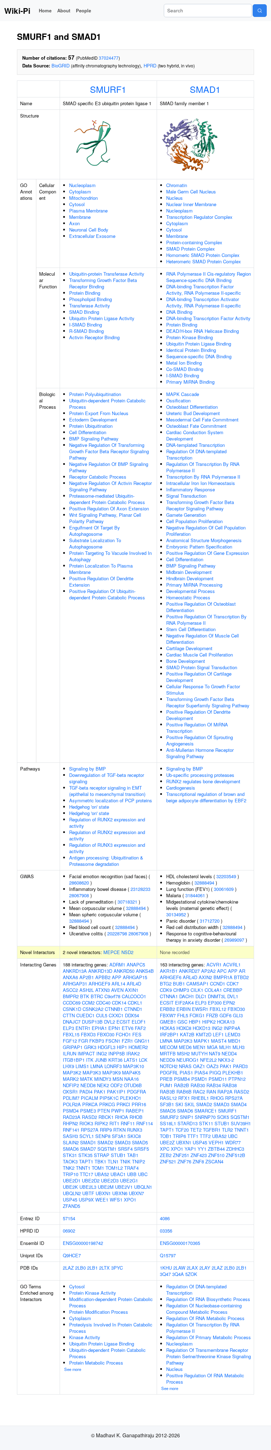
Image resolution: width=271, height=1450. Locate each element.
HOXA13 (226, 1021)
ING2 (101, 1053)
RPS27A (89, 1129)
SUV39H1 (241, 1123)
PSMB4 (182, 1078)
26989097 (234, 939)
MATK (86, 1078)
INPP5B (116, 1053)
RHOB (136, 1117)
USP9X (86, 1199)
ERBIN (183, 1009)
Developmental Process (190, 591)
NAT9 (214, 1053)
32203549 (226, 876)
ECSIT (123, 1021)
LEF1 (218, 1034)
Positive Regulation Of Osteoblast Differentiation (201, 606)
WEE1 (101, 1199)
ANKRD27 (189, 970)
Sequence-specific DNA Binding (198, 356)
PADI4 (85, 1091)
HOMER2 (138, 1047)
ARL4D (134, 983)
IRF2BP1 (169, 1034)
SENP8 (102, 1136)
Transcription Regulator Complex (199, 217)
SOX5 (223, 1117)
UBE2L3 (87, 1187)
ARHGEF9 (99, 983)
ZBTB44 (216, 1148)
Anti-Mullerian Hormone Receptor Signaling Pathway (200, 753)
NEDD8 (88, 1085)
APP (116, 977)
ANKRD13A (75, 970)
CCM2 (88, 1002)
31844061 (195, 895)
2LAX (192, 1267)
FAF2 (140, 1028)
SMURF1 (108, 89)
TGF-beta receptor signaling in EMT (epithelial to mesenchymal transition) (107, 790)
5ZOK (191, 1274)
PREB (166, 1078)
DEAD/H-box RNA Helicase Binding (202, 331)
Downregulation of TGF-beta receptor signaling (106, 778)
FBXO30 (105, 1034)
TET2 (195, 1129)
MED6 (185, 1047)
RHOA (121, 1117)
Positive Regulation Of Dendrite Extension (101, 581)
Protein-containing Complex (194, 242)
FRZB (212, 1015)
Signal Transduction (186, 495)
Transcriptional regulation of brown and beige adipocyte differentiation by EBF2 (206, 797)
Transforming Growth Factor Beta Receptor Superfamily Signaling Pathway (207, 702)
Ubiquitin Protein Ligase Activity (101, 318)
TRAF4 (131, 1167)
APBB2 (102, 977)
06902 (69, 1230)
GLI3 (238, 1015)
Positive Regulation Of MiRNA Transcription (197, 727)
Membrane (80, 217)
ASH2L (86, 990)
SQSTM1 (106, 1148)
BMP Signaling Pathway (94, 438)
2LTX (104, 1267)
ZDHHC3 (235, 1148)
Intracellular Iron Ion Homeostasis (200, 483)
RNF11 (128, 1123)
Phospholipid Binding (90, 299)
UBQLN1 (143, 1187)
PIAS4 (201, 1072)
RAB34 (213, 1085)
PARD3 (240, 1066)
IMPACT (86, 1053)
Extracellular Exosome (92, 236)
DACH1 (186, 996)
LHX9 (68, 1066)
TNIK (125, 1161)
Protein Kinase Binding (189, 337)
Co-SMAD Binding (184, 369)
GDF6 (225, 1015)
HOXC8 (183, 1028)
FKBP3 (96, 1040)
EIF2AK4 (184, 1002)
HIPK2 (209, 1021)
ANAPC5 (136, 964)
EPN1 (114, 1028)
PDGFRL (169, 1072)
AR (242, 970)
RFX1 (184, 1098)
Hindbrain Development (189, 578)
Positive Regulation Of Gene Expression (207, 553)
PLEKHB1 (232, 1072)
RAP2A (225, 1091)
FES (136, 1034)
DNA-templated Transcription (195, 445)
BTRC (97, 996)
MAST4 (219, 1040)
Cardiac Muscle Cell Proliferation (199, 654)
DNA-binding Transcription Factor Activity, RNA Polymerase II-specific (203, 289)
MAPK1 (202, 1040)
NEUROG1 (187, 1059)
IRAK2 (133, 1053)
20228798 (117, 933)
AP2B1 (86, 977)
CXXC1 (116, 1015)
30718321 (127, 901)
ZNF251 (181, 1155)
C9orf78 (112, 996)
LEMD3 (232, 1034)
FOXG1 (197, 1015)
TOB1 (165, 1136)
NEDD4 (229, 1053)
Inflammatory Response (190, 489)
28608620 (79, 882)
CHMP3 (181, 990)
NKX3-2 (226, 1059)
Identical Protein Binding (191, 350)
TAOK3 (70, 1161)
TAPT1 (86, 1161)
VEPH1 (216, 1142)
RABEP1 (135, 1110)
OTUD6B (133, 1085)
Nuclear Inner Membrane (191, 204)
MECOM (168, 1047)
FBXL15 (71, 1034)
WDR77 (233, 1142)
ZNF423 (199, 1155)
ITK (90, 1059)
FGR (83, 1040)
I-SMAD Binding (85, 324)
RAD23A (71, 1117)
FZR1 (127, 1040)
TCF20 (182, 1129)
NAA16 (131, 1078)
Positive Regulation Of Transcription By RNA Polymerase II (206, 619)
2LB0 (80, 1267)
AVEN (117, 990)
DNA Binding (179, 311)
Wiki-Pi (17, 11)
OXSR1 (70, 1091)
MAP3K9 (111, 1072)
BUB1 (179, 983)
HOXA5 (167, 1028)
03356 (166, 1230)
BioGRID (61, 65)
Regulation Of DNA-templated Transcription (196, 454)
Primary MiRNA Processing (194, 584)
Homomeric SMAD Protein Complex (203, 255)
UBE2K (70, 1187)
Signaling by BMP (87, 768)
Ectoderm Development (93, 419)
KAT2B (187, 1034)
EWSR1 (200, 1009)
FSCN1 (113, 1040)
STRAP (101, 1155)
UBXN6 (119, 1193)
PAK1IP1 (116, 1091)
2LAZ (68, 1267)
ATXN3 (102, 990)
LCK (143, 1059)
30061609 (224, 889)
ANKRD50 (124, 970)
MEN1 (199, 1047)
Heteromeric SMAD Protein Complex (203, 261)
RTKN (119, 1129)
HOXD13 (201, 1028)
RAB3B (167, 1091)
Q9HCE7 (72, 1255)
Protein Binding (84, 292)
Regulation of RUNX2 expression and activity (107, 822)
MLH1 (225, 1047)
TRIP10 (70, 1174)
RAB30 (198, 1085)
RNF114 (144, 1123)
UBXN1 (103, 1193)
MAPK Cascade (182, 394)
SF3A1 (119, 1136)
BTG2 (165, 983)
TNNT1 (83, 1167)
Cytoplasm (80, 191)
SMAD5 (140, 1142)
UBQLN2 (72, 1193)
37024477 (109, 58)
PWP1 (117, 1110)
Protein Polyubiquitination (95, 394)
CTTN (69, 1015)
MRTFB (168, 1053)
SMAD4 (239, 1104)
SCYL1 (86, 1136)
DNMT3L (217, 996)
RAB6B (184, 1091)
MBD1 (234, 1040)
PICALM (89, 1098)
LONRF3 (113, 1066)
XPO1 (130, 1199)
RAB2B (181, 1085)
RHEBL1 (200, 1098)
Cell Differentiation (87, 432)
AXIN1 (131, 990)
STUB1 (118, 1155)
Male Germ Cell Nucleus (191, 191)
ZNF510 (216, 1155)
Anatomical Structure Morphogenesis (204, 540)
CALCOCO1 (134, 996)
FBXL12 (218, 1009)
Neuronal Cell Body (88, 229)
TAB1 (132, 1155)
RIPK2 (101, 1123)
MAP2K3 (183, 1040)
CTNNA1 (169, 996)
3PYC (117, 1267)
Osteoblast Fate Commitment (196, 426)
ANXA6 (70, 977)
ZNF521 (168, 1161)
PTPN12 (237, 1078)
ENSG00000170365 (180, 1243)
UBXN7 (136, 1193)
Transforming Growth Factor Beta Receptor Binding (103, 283)
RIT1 (114, 1123)
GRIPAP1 (73, 1047)
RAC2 (199, 1091)
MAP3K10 (133, 1066)
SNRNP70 (205, 1117)
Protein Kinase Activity (92, 1292)
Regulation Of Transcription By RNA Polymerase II (203, 467)
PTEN (103, 1110)
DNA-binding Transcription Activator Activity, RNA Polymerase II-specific (203, 302)
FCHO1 (123, 1034)
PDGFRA (136, 1091)
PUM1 (166, 1085)
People (83, 10)
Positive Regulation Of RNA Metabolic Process (205, 1378)
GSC (182, 1021)
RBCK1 (106, 1117)
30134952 (176, 914)
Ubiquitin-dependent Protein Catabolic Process (107, 403)
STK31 (70, 1155)
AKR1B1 (168, 970)
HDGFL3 (106, 1047)
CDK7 (233, 983)
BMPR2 (71, 996)
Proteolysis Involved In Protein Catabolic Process (110, 1327)
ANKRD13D (100, 970)
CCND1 (217, 983)
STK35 (85, 1155)
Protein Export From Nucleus (98, 413)
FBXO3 (88, 1034)
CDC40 (103, 1002)
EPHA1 (99, 1028)
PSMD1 (199, 1078)
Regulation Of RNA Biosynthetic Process (208, 1299)
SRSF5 (141, 1148)
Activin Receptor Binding (94, 337)
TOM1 (98, 1167)
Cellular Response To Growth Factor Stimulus (203, 689)
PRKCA (90, 1104)
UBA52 (102, 1174)
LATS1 (131, 1059)
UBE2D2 (91, 1180)
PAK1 (100, 1091)
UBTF (88, 1193)
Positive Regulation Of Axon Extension (109, 508)
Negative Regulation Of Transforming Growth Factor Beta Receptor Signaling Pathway (109, 451)
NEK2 (103, 1085)
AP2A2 (208, 970)
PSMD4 (71, 1110)
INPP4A (232, 1028)
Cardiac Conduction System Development (194, 435)
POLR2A (72, 1104)
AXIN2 (205, 977)
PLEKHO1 (130, 1098)
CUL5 (101, 1015)
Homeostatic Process (188, 597)
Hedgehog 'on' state (89, 806)
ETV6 (127, 1028)
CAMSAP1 (197, 983)
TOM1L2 (114, 1167)
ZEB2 (165, 1155)
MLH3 (239, 1047)
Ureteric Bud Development (193, 413)
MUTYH (199, 1053)
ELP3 (68, 1028)
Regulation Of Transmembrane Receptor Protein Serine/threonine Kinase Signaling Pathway (208, 1356)
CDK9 (166, 990)
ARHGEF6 (170, 977)
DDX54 (132, 1015)
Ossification (178, 400)
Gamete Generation (186, 514)
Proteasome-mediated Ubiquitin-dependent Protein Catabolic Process (107, 498)
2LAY (204, 1267)
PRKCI (123, 1104)
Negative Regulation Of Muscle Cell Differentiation (202, 638)
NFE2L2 (208, 1059)
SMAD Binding (84, 311)
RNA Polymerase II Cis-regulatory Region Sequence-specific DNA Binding (208, 276)
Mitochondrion (83, 197)
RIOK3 (86, 1123)
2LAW (179, 1267)
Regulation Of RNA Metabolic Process (205, 1318)
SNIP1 (186, 1117)
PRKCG (107, 1104)
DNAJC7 (71, 1021)
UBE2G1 (129, 1180)
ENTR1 (83, 1028)
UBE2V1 (124, 1187)
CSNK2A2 (93, 1009)
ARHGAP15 (135, 977)
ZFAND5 (71, 1206)
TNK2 (68, 1167)
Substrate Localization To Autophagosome (95, 543)
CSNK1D (72, 1009)
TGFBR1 (212, 1129)
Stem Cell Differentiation (191, 629)
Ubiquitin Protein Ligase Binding (198, 343)
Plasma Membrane (88, 210)
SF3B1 (167, 1104)
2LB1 (92, 1267)
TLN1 (113, 1161)
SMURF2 (169, 1117)
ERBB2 (167, 1009)
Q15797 (168, 1255)
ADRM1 (117, 964)
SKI (179, 1104)
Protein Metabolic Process (96, 1362)
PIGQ (215, 1072)
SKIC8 (134, 1136)
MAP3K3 (92, 1072)
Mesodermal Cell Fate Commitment (202, 419)
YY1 (202, 1148)
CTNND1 (133, 1009)
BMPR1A (223, 977)
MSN (118, 1078)
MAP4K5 (131, 1072)
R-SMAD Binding (86, 331)
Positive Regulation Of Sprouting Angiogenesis (199, 740)
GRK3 (90, 1047)
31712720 (209, 920)
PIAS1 (186, 1072)
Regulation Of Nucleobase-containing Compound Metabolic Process (204, 1308)
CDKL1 (135, 1002)
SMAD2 (105, 1142)
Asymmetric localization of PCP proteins (110, 800)
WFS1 (116, 1199)
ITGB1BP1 (74, 1059)
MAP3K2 (72, 1072)
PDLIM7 (71, 1098)
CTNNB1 (114, 1009)
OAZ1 (199, 1066)
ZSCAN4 (214, 1161)
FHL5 (182, 1015)
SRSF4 (125, 1148)
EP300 (215, 1002)
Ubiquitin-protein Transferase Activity (106, 273)
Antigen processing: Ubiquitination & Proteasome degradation (106, 860)
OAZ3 (212, 1066)
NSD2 (127, 952)
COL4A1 (213, 990)
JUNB (101, 1059)
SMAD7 (88, 1148)
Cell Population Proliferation (194, 521)
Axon (74, 223)
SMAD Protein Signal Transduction (201, 667)
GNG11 (142, 1040)
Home (45, 10)
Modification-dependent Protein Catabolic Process (111, 1302)
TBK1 (100, 1161)
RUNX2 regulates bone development (203, 781)
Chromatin (176, 185)
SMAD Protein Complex (190, 248)
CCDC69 (71, 1002)
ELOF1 (139, 1021)
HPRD (150, 65)
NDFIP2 (71, 1085)
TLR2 (227, 1129)
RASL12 (168, 1098)
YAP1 (190, 1148)
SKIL (190, 1104)
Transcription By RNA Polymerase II (203, 476)
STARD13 (187, 1123)
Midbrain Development (189, 572)
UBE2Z (167, 1142)
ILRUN (69, 1053)
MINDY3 (102, 1078)
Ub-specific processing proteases (200, 775)
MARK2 (71, 1078)
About (63, 10)
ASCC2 (70, 990)
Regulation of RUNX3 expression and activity (107, 848)
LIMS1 (82, 1066)
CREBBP (232, 990)
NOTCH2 (168, 1066)
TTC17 (86, 1174)
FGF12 (70, 1040)
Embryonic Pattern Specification (199, 546)
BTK (84, 996)
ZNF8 (198, 1161)
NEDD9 (167, 1059)
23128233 (140, 889)
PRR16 (139, 1104)
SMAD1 (205, 89)
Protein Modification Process (98, 1311)
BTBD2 (241, 977)
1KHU (166, 1267)
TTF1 (192, 1136)
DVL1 (232, 996)
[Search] (260, 10)
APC (222, 970)
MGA (212, 1047)
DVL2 (109, 1021)
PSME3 (88, 1110)
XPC (164, 1148)
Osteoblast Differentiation (192, 406)
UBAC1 (118, 1174)
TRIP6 (179, 1136)
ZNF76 (184, 1161)
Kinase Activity (84, 1337)
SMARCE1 (205, 1110)
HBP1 (195, 1021)
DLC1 (200, 996)
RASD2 (89, 1117)
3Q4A (178, 1274)
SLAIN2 (71, 1142)
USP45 (70, 1199)
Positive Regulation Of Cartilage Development (198, 676)
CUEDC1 (85, 1015)
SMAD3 (123, 1142)
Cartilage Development (189, 648)
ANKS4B (145, 970)
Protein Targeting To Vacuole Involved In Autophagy (110, 556)
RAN (211, 1091)
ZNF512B (235, 1155)
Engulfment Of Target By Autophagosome (94, 530)
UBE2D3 (110, 1180)
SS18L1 (168, 1123)
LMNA (96, 1066)
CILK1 (197, 990)
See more (72, 1369)
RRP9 (106, 1129)
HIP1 (122, 1047)
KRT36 (115, 1059)
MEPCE (111, 952)
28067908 (79, 895)
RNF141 (71, 1129)
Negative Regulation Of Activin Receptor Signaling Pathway (110, 486)
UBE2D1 (71, 1180)
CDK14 (119, 1002)
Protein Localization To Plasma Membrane (101, 568)
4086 (165, 1218)
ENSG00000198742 (83, 1243)
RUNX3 (134, 1129)
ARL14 (118, 983)
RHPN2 (70, 1123)
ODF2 (116, 1085)
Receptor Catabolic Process (97, 476)
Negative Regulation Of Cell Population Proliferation (206, 530)
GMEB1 (168, 1021)
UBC (142, 1174)
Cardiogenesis (180, 787)
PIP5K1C (109, 1098)
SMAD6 (71, 1148)
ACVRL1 (232, 964)
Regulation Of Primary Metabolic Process (208, 1337)
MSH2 (183, 1053)
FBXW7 (168, 1015)
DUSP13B (92, 1021)
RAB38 (229, 1085)
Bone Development (185, 661)
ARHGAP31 (75, 983)
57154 (69, 1218)
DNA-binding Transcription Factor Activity (208, 318)
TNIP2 (138, 1161)
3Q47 (165, 1274)
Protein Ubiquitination (91, 426)
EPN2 (229, 1002)
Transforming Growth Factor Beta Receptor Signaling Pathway (200, 505)
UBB (132, 1174)
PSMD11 (218, 1078)
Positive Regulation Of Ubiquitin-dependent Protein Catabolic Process (107, 594)
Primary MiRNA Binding (190, 381)
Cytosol (77, 204)
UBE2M (106, 1187)
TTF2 (205, 1136)
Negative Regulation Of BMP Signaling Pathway (108, 467)
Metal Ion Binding (184, 362)
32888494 (136, 908)
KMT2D (203, 1034)
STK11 (206, 1123)
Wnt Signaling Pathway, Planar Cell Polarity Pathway (105, 518)
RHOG (217, 1098)
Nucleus (174, 197)
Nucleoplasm (82, 185)
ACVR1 (214, 964)
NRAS (185, 1066)
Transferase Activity (89, 305)
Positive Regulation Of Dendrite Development (198, 714)
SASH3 (70, 1136)
